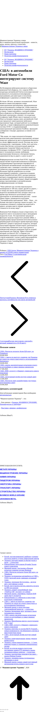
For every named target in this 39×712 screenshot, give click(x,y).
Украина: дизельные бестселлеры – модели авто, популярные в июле (20, 583)
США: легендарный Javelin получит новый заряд (18, 377)
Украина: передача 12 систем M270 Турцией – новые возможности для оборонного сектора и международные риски (21, 631)
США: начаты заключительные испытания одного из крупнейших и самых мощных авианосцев (18, 366)
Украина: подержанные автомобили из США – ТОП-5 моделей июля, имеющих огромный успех (21, 578)
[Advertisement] (19, 19)
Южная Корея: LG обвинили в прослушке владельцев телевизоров (19, 598)
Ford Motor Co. (9, 254)
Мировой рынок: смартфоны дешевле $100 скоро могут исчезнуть (20, 595)
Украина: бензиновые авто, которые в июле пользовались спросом (20, 612)
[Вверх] (19, 707)
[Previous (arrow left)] (1, 711)
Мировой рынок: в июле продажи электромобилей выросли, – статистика (19, 608)
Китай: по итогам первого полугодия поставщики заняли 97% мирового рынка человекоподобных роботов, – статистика (19, 650)
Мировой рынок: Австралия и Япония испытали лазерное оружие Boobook (18, 569)
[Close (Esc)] (1, 709)
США (9, 250)
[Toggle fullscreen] (5, 709)
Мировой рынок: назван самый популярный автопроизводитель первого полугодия (20, 663)
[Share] (3, 709)
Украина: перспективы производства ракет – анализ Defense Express (20, 655)
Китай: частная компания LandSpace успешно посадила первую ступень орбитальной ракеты (21, 557)
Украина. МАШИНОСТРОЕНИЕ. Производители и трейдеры (18, 403)
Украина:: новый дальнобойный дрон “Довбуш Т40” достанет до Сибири (18, 591)
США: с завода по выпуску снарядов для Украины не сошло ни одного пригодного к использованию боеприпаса (18, 359)
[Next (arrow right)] (3, 711)
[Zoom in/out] (7, 709)
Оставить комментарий (20, 252)
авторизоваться (5, 395)
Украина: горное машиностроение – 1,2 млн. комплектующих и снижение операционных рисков (20, 644)
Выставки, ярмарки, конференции (14, 408)
